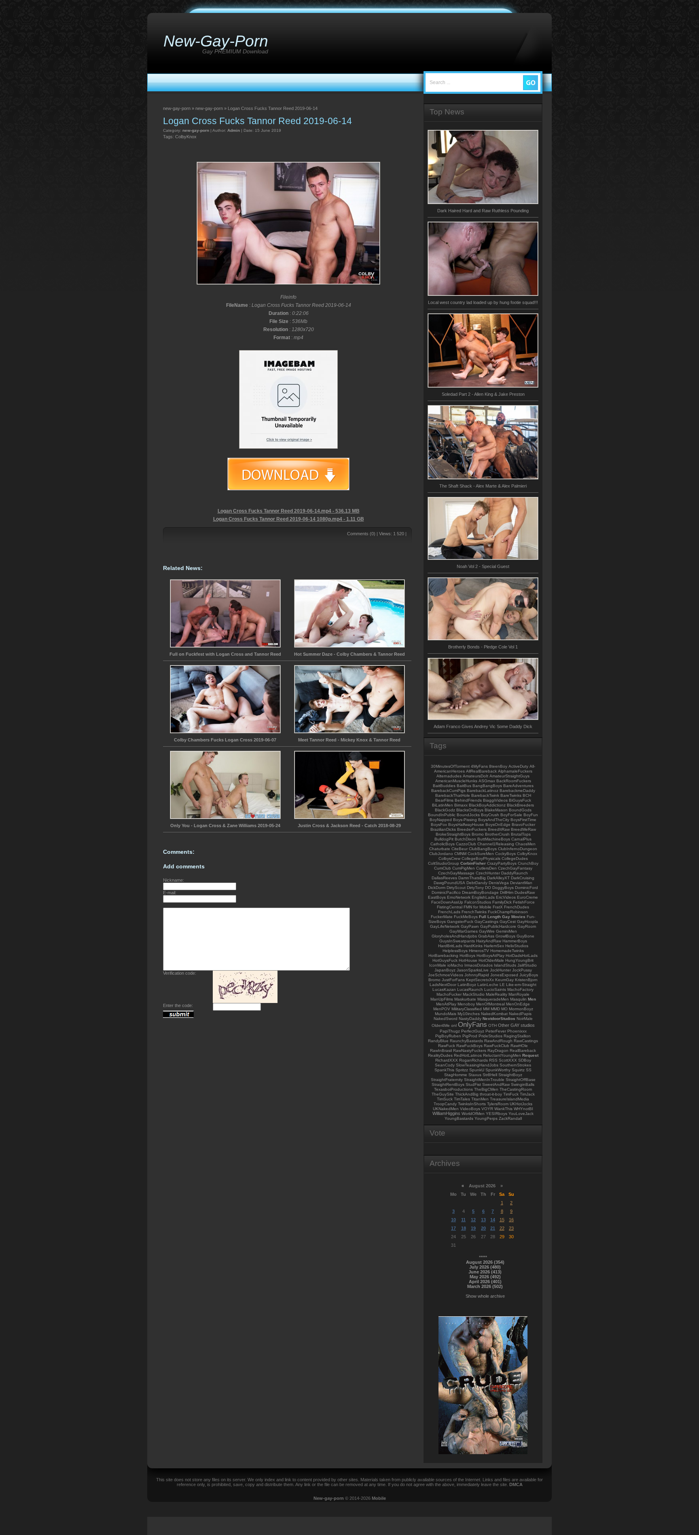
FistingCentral (449, 907)
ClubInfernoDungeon (517, 849)
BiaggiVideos (495, 800)
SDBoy (524, 1060)
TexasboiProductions (453, 1089)
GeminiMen (506, 931)
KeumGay (504, 980)
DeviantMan (521, 882)
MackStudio (474, 994)
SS (529, 1070)
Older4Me (441, 1025)
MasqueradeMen (493, 999)
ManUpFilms (441, 999)
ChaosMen (525, 844)
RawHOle (519, 1045)
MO (504, 1009)
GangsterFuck (460, 921)
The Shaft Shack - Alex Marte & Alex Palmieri (483, 486)
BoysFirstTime (523, 819)
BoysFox (439, 824)
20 (483, 1228)
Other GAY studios (516, 1025)
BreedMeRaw (523, 829)
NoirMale (525, 1018)
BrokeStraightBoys (453, 834)
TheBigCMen (486, 1089)
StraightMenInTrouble (484, 1079)
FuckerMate (442, 916)
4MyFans (479, 766)
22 (502, 1228)
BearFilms (444, 800)
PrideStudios (490, 1036)
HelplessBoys (455, 950)
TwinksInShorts (472, 1104)
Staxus (474, 1075)
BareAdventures (518, 785)
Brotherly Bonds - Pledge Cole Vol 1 (483, 646)
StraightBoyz (510, 1075)
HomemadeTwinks (507, 950)
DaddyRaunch (514, 873)
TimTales (462, 1099)
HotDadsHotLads (522, 955)
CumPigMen (463, 868)
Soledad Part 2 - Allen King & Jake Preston (483, 394)
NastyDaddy (470, 1018)
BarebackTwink (485, 795)
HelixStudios (516, 946)
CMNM (460, 853)
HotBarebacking (443, 955)
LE (502, 984)
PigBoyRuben (448, 1036)
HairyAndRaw (488, 941)
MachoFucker (449, 994)
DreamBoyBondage (480, 892)
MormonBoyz (521, 1009)
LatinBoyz (467, 984)
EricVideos (506, 897)
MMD (495, 1009)
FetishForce (524, 902)
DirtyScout (456, 887)
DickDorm (436, 887)
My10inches (469, 1013)
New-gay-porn (328, 1498)
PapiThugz (450, 1031)
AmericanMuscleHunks (456, 781)
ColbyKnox (186, 136)
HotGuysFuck (445, 960)
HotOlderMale (491, 960)
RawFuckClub (496, 1045)
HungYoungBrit (519, 960)
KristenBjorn (526, 980)
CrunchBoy (528, 863)
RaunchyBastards (466, 1041)
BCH (527, 795)
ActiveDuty (518, 766)
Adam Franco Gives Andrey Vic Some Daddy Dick (483, 726)
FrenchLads (449, 912)
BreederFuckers (472, 829)
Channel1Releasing (495, 844)
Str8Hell (490, 1075)
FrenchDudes (516, 907)
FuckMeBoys (466, 916)
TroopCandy (445, 1104)
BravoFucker (523, 824)
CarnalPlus (521, 839)
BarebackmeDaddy (517, 790)
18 (463, 1228)
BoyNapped (441, 819)
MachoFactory (520, 989)
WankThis (503, 1108)
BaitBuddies (444, 785)
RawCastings (526, 1041)
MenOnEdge (518, 1004)
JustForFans (453, 980)
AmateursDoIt (475, 776)
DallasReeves (444, 878)
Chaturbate (439, 849)
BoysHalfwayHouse (466, 824)
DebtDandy (476, 882)
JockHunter (500, 970)
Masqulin (518, 999)
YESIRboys (496, 1113)
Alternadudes (449, 776)
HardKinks (473, 946)
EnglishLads (483, 897)
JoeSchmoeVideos (445, 975)
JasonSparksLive (473, 970)
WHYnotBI (523, 1108)
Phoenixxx (517, 1031)
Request (530, 1055)
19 (473, 1228)
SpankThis (444, 1070)
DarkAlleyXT (498, 878)
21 (492, 1228)
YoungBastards (459, 1118)
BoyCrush (490, 815)
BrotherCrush (497, 834)
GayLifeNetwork (445, 926)
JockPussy (522, 970)
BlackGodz (445, 810)
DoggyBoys (503, 887)
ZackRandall (510, 1118)
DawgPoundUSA (449, 882)
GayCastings (486, 921)
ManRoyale (519, 994)
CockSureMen (481, 853)
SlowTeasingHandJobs (477, 1065)
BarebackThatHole (452, 795)
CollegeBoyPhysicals (481, 858)
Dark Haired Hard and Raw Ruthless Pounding (483, 210)
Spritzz (461, 1070)
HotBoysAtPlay (490, 955)
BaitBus (464, 785)
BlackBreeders (520, 805)
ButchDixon (465, 839)
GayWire (487, 931)
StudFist (473, 1084)
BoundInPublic (441, 815)
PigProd (469, 1036)
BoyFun (530, 815)
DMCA (516, 1484)
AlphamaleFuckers (515, 771)
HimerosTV (479, 950)
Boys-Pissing (465, 819)
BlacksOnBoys (469, 810)
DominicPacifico (446, 892)
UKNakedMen (446, 1108)
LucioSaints (495, 989)
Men (532, 999)
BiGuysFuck (520, 800)
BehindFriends (468, 800)
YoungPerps (486, 1118)
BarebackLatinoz (482, 790)
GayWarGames (463, 931)
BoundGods (520, 810)
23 (511, 1228)
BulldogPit (443, 839)
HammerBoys (514, 941)
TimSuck (445, 1099)
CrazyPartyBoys (502, 863)
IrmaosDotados (478, 965)
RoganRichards (473, 1060)
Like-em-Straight (521, 984)
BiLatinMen (442, 805)
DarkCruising (522, 878)
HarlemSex (494, 946)
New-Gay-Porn (215, 41)
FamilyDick (502, 902)
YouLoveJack (521, 1113)
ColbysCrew (449, 858)
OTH (492, 1025)
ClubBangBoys (483, 849)
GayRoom (526, 926)
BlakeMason (496, 810)
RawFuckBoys (469, 1045)
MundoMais (445, 1013)
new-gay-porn (195, 130)
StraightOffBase (521, 1079)
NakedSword (446, 1018)
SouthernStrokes (515, 1065)
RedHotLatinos (468, 1055)
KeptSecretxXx (480, 980)
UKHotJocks (521, 1104)
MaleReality (496, 994)
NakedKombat (494, 1013)
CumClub (442, 868)
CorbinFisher (473, 863)
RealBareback (523, 1050)
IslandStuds (505, 965)
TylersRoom (497, 1104)
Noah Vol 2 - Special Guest (483, 566)
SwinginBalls (522, 1084)
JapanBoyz (444, 970)
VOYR (487, 1108)
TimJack (527, 1094)
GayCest (508, 921)
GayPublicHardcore (498, 926)
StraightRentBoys (448, 1084)
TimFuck (511, 1094)
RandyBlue (438, 1041)
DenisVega (499, 882)
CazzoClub (466, 844)
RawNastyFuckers (469, 1050)
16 (511, 1219)
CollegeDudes (515, 858)
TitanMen (480, 1099)
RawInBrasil (441, 1050)
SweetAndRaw (496, 1084)
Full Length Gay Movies (502, 916)
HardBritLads (450, 946)
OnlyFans (472, 1024)
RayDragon (497, 1050)
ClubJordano (441, 853)
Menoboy (466, 1004)
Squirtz (518, 1070)
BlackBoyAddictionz (487, 805)
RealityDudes (440, 1055)
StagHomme (455, 1075)
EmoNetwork (458, 897)
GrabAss (486, 936)
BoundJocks (468, 815)
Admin (233, 130)
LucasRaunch (470, 989)
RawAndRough (498, 1041)
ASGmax (487, 781)
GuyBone (525, 936)
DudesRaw (525, 892)
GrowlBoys (505, 936)
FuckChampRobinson (508, 912)
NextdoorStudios (499, 1018)
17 (453, 1228)
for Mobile (482, 907)
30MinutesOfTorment (450, 766)
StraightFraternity (447, 1079)
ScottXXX (508, 1060)
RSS (493, 1060)
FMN (468, 907)
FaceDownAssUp (447, 902)
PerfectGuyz (472, 1031)
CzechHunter (488, 873)
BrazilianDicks (443, 829)
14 (492, 1219)
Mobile (379, 1498)
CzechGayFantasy (515, 868)
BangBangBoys (487, 785)
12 (473, 1219)
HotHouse (468, 960)
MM (486, 1009)
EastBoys (437, 897)
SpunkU (476, 1070)
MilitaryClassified (466, 1009)
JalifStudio (527, 965)
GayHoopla (527, 921)
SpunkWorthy (497, 1070)
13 (483, 1219)
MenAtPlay (446, 1004)
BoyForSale (511, 815)
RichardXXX (446, 1060)
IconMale (437, 965)
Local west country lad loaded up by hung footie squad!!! (483, 302)
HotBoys (467, 955)
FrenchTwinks (474, 912)
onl (454, 1025)
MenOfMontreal (490, 1004)
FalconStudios (477, 902)
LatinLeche (487, 984)
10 (453, 1219)
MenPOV (441, 1009)
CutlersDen (486, 868)
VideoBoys (470, 1108)
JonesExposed (504, 975)
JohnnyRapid (476, 975)
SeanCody (445, 1065)
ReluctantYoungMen (502, 1055)
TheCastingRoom (516, 1089)
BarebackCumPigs (448, 790)
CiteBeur (459, 849)
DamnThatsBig (472, 878)
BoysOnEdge (497, 824)
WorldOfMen (473, 1113)
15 (502, 1219)
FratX (498, 907)
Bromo (478, 834)
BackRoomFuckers (513, 781)
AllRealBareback (481, 771)
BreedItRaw (499, 829)
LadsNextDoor (443, 984)
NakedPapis (520, 1013)
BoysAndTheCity (493, 819)
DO (488, 887)
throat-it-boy (491, 1094)
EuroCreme (527, 897)
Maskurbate (465, 999)
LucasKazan (444, 989)
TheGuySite (443, 1094)
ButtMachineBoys (493, 839)
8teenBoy (498, 766)
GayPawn (470, 926)
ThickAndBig (467, 1094)
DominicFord (526, 887)
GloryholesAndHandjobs (454, 936)
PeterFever (495, 1031)
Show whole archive (485, 1296)
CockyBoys (505, 853)
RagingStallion (517, 1036)
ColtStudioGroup (443, 863)
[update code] (245, 1001)
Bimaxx (461, 805)
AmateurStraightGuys (509, 776)
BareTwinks (510, 795)
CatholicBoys (442, 844)
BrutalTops (521, 834)
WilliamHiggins (446, 1113)
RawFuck (446, 1045)
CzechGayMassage (456, 873)
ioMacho (455, 965)
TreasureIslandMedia (509, 1099)
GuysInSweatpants (457, 941)
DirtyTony (475, 887)
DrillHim (506, 892)
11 (463, 1219)
